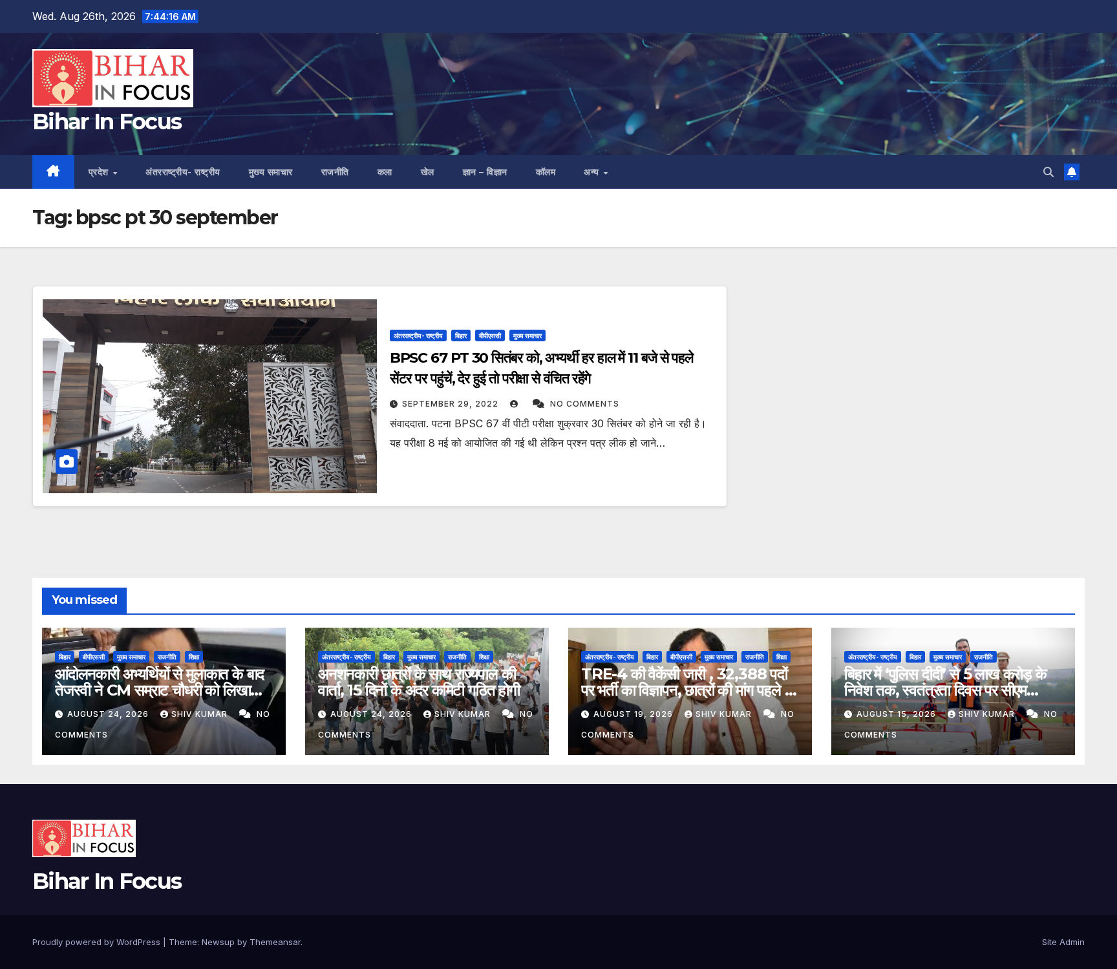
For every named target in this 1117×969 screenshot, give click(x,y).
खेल (427, 172)
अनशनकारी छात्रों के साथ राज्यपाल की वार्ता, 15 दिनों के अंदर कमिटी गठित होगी (419, 682)
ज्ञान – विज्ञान (485, 172)
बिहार (461, 335)
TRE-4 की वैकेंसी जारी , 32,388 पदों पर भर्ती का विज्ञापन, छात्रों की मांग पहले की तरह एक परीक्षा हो (689, 690)
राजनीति (335, 172)
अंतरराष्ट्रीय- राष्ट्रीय (182, 172)
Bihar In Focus (106, 121)
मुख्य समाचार (271, 172)
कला (385, 172)
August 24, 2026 (109, 714)
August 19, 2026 (634, 714)
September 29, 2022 (451, 404)
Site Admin (1063, 942)
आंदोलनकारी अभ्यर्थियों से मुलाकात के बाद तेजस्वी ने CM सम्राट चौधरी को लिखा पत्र (159, 690)
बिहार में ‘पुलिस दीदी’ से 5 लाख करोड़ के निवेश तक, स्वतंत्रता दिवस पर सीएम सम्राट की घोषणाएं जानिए (945, 690)
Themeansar (275, 942)
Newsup (218, 942)
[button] (1048, 171)
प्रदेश (100, 172)
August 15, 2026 (897, 714)
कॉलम (546, 172)
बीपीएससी (490, 335)
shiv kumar (200, 714)
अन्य (593, 172)
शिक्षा (194, 657)
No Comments (584, 404)
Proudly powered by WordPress (97, 942)
